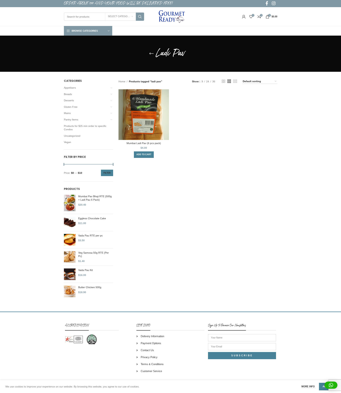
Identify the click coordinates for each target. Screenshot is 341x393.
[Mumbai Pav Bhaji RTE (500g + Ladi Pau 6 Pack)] (70, 203)
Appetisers (70, 87)
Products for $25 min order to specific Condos (85, 128)
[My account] (243, 16)
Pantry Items (71, 119)
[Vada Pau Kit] (70, 274)
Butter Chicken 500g (89, 287)
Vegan (67, 142)
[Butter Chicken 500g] (70, 291)
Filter (107, 173)
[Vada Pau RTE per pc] (70, 240)
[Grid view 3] (229, 81)
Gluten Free (71, 106)
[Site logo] (171, 16)
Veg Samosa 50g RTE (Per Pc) (93, 254)
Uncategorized (72, 135)
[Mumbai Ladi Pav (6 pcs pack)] (143, 114)
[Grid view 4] (235, 81)
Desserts (69, 100)
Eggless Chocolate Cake (92, 218)
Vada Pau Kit (85, 270)
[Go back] (151, 53)
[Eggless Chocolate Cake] (70, 222)
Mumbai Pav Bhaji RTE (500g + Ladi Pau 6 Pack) (95, 198)
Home (121, 81)
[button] (144, 154)
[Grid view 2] (223, 81)
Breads (68, 94)
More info (308, 386)
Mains (67, 113)
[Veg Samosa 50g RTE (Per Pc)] (70, 257)
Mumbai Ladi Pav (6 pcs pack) (144, 143)
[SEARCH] (140, 17)
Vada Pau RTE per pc (90, 235)
